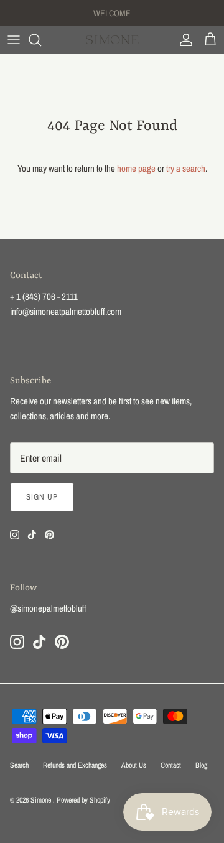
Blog (201, 765)
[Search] (41, 40)
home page (136, 168)
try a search (185, 168)
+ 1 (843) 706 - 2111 (44, 296)
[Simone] (112, 39)
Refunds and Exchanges (75, 765)
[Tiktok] (32, 534)
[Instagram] (14, 534)
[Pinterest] (49, 534)
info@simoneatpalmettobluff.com (65, 311)
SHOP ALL (112, 18)
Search (19, 765)
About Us (133, 765)
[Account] (183, 40)
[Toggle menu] (13, 40)
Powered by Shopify (83, 800)
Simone (41, 800)
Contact (171, 765)
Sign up (42, 496)
